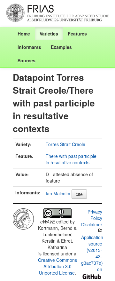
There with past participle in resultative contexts (71, 159)
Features (77, 33)
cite (79, 194)
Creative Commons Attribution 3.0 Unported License (57, 266)
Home (24, 33)
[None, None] (23, 218)
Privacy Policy (95, 214)
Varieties (49, 33)
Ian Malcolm (58, 193)
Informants (29, 47)
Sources (26, 60)
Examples (61, 47)
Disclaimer (91, 224)
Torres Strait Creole (65, 144)
